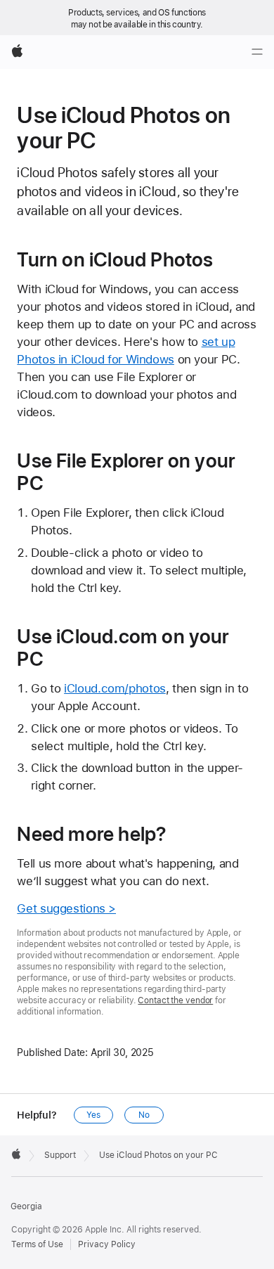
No (144, 1115)
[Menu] (257, 52)
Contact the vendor (175, 1000)
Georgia (26, 1206)
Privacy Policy (107, 1244)
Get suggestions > (66, 908)
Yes (93, 1115)
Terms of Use (37, 1244)
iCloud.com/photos (115, 688)
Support (60, 1155)
